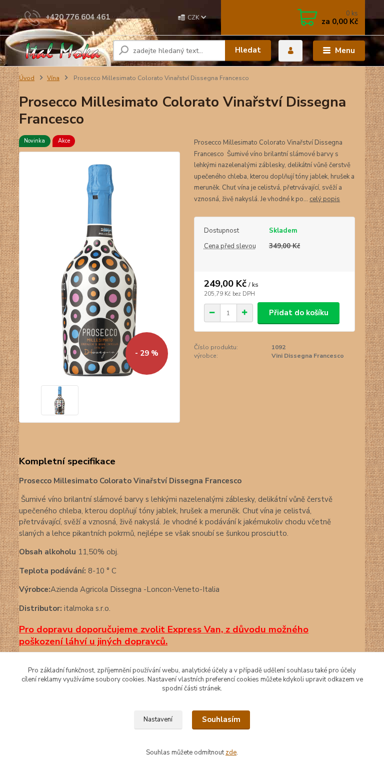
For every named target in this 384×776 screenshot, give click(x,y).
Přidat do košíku (298, 313)
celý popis (325, 199)
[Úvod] (62, 51)
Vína (53, 78)
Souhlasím (221, 719)
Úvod (26, 78)
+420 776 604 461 (78, 17)
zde (231, 752)
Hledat (248, 50)
